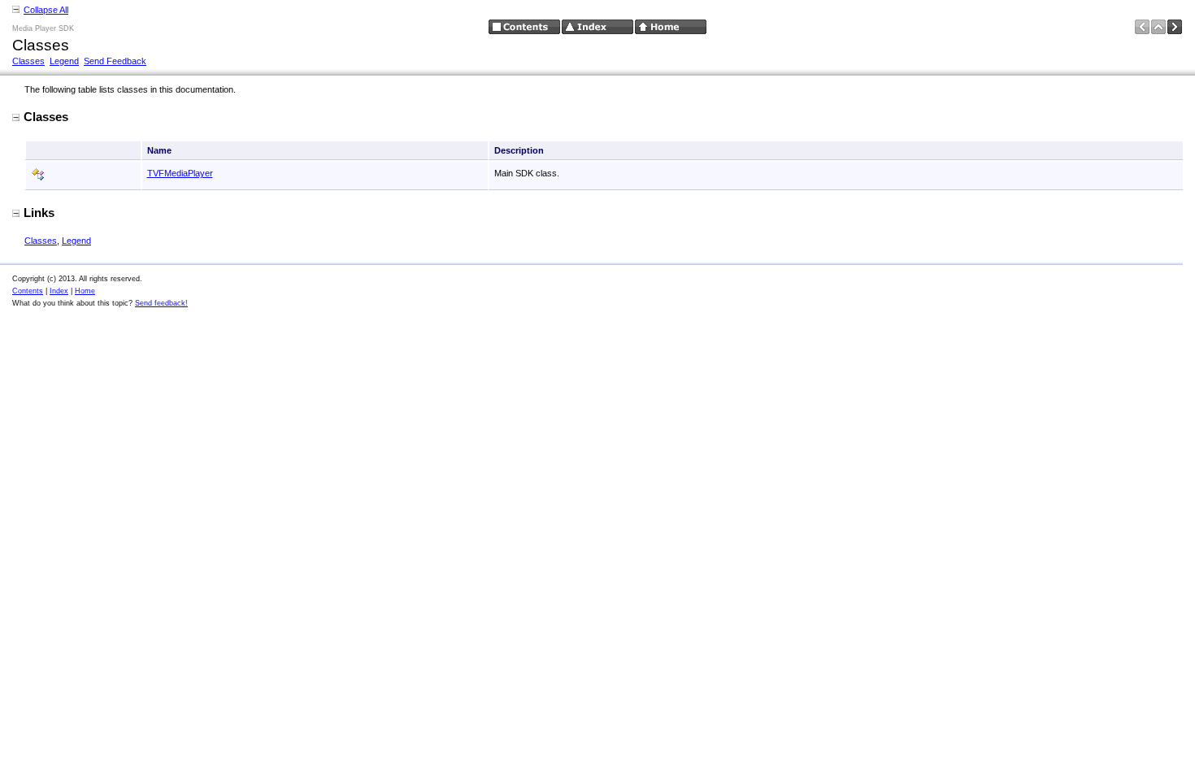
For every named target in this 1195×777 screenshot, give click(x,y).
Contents (27, 291)
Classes (28, 61)
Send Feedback (115, 61)
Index (59, 291)
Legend (64, 61)
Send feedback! (161, 303)
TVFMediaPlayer (180, 173)
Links (39, 212)
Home (85, 291)
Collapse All (46, 10)
